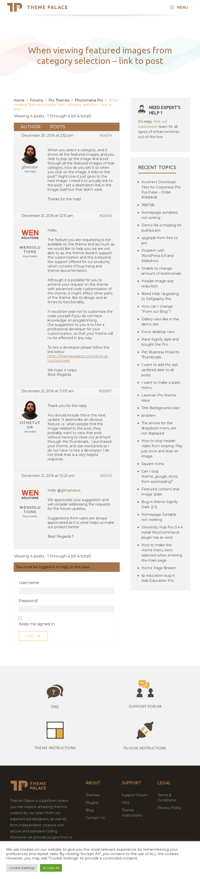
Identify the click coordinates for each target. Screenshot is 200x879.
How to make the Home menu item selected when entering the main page (161, 553)
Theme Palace (47, 7)
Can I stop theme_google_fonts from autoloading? (159, 476)
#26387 (105, 391)
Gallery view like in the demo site (160, 321)
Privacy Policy (169, 808)
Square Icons (152, 464)
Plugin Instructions (145, 748)
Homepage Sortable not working (158, 517)
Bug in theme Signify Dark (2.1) (159, 504)
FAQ (125, 802)
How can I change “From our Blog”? (157, 309)
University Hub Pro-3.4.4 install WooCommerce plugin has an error (162, 532)
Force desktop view (158, 332)
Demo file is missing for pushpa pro (161, 227)
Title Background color (160, 408)
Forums (36, 100)
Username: (29, 583)
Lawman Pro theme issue (158, 398)
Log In (33, 636)
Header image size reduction (157, 283)
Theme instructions (55, 748)
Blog (90, 810)
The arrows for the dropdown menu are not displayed (158, 428)
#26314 (106, 135)
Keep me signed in (37, 624)
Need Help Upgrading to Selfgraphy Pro (160, 296)
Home (19, 100)
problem (148, 415)
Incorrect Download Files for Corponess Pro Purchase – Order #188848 (161, 190)
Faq (55, 707)
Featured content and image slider (160, 491)
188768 (147, 205)
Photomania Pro (89, 100)
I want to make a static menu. (161, 385)
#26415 (106, 476)
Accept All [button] (51, 868)
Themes (93, 795)
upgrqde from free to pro (159, 240)
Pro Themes (59, 100)
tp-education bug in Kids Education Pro (158, 578)
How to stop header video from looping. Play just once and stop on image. (162, 448)
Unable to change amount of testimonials (161, 271)
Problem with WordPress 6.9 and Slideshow (157, 255)
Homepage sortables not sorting (159, 215)
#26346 (106, 215)
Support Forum (145, 706)
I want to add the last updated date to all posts (159, 370)
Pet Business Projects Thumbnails (160, 354)
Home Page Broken (158, 568)
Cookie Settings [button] (22, 868)
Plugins (92, 802)
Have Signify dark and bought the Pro (160, 342)
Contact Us (95, 818)
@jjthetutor (69, 490)
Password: (28, 601)
